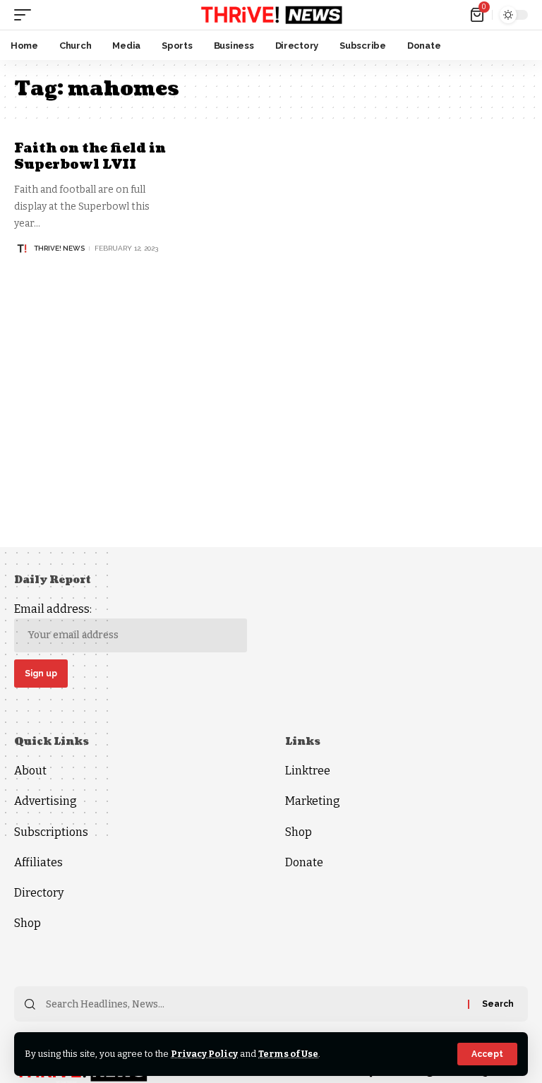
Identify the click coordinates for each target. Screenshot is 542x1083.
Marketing (312, 801)
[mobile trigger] (26, 14)
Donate (304, 862)
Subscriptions (51, 832)
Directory (39, 892)
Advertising (45, 801)
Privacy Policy (204, 1053)
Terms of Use (288, 1053)
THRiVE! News (59, 248)
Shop (27, 923)
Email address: (53, 609)
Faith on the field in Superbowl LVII (90, 157)
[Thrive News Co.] (271, 15)
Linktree (307, 770)
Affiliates (38, 862)
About (30, 770)
